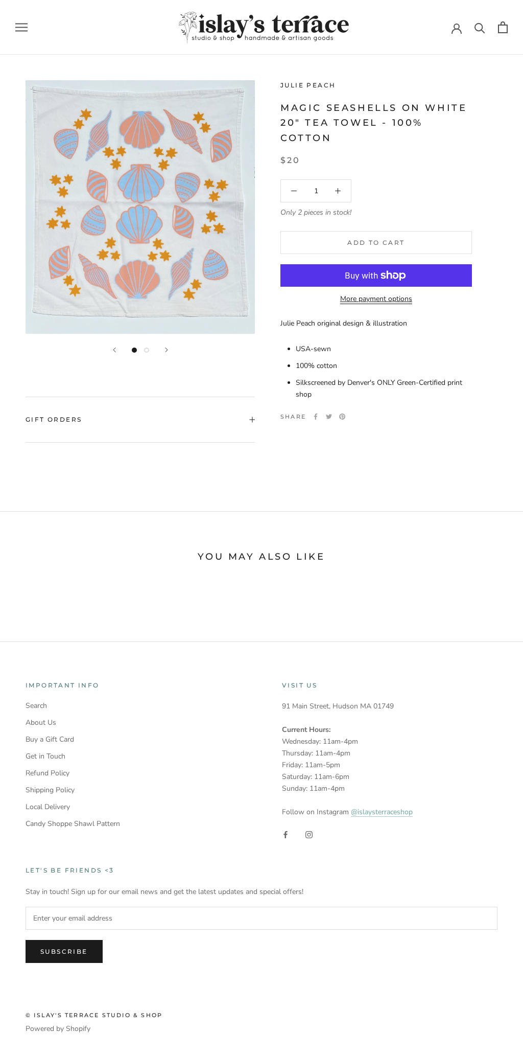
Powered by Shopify (58, 1029)
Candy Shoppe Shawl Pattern (73, 824)
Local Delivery (48, 807)
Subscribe (64, 951)
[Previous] (114, 350)
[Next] (166, 350)
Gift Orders (54, 419)
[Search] (479, 27)
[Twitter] (329, 417)
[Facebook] (316, 417)
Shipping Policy (50, 790)
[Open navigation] (21, 27)
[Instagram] (309, 834)
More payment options (376, 299)
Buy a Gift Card (50, 739)
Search (36, 705)
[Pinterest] (342, 417)
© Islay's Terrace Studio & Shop (94, 1015)
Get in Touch (45, 756)
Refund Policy (47, 773)
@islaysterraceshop (382, 812)
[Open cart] (503, 27)
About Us (41, 722)
